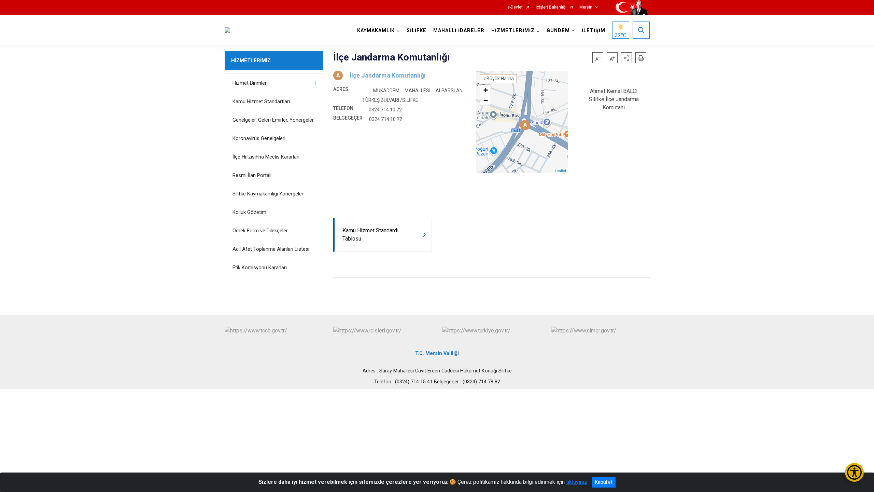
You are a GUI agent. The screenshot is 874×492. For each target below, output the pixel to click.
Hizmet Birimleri (250, 83)
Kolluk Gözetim (249, 212)
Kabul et (603, 482)
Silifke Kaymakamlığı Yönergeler (268, 194)
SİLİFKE (416, 30)
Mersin (585, 7)
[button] (626, 57)
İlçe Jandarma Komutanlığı (388, 75)
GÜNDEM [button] (558, 30)
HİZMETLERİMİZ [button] (513, 30)
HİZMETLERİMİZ (251, 60)
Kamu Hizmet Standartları (261, 101)
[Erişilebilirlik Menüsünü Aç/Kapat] (854, 472)
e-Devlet (515, 7)
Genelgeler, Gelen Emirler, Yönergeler (273, 120)
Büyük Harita (500, 78)
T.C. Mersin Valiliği (437, 353)
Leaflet (560, 170)
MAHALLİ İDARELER (458, 30)
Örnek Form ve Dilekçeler (260, 231)
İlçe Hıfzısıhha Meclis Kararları (265, 157)
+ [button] (485, 90)
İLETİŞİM (593, 30)
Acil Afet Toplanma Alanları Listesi (270, 249)
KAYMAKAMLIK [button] (376, 30)
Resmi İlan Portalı (251, 175)
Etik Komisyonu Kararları (259, 267)
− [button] (485, 100)
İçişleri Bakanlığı (551, 7)
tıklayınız (576, 482)
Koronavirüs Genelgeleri (258, 138)
